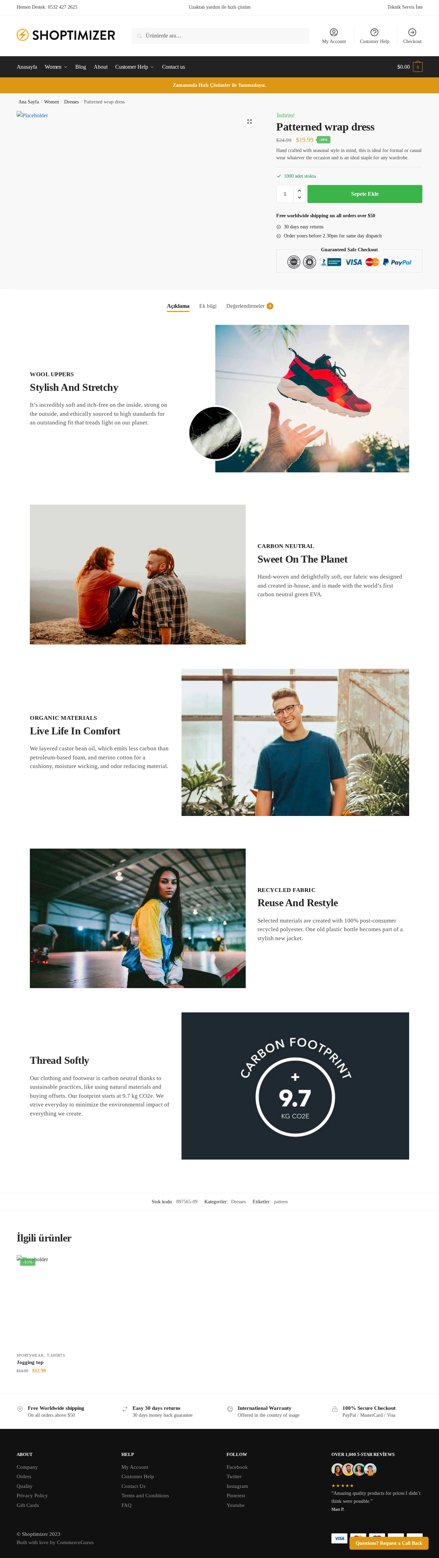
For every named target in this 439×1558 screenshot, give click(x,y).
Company (27, 1467)
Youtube (236, 1505)
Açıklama (178, 306)
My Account (334, 41)
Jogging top (30, 1362)
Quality (25, 1486)
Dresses (71, 101)
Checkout (412, 41)
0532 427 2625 (62, 7)
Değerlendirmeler (245, 306)
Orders (24, 1476)
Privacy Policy (32, 1495)
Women (51, 101)
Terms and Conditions (145, 1495)
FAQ (126, 1505)
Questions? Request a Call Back (389, 1543)
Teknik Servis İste (405, 7)
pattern (281, 1201)
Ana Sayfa (28, 101)
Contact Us (133, 1486)
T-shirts (56, 1355)
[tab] (178, 300)
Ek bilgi (208, 306)
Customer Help (374, 41)
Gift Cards (28, 1505)
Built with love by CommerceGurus (55, 1542)
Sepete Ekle (365, 194)
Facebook (237, 1467)
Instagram (237, 1486)
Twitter (234, 1476)
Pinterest (236, 1495)
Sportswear (30, 1355)
